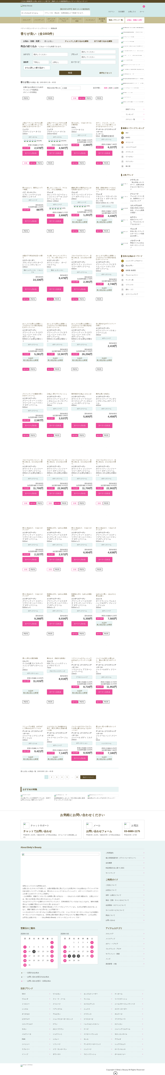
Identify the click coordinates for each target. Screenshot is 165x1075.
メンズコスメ (90, 20)
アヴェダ (118, 1039)
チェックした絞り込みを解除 (76, 41)
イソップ (25, 1054)
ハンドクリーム (106, 743)
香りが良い (48, 41)
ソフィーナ (57, 1044)
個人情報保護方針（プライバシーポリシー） (121, 858)
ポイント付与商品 (30, 92)
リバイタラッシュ (121, 999)
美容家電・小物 (111, 964)
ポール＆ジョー (120, 1054)
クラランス (88, 1014)
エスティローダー (121, 1009)
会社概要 (109, 863)
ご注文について (111, 885)
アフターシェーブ (82, 677)
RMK (23, 1039)
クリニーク (57, 1004)
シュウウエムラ (120, 1044)
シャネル (25, 1009)
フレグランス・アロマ (113, 949)
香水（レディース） (30, 270)
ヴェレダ (25, 999)
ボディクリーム (106, 139)
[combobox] (67, 13)
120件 (116, 88)
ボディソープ (82, 135)
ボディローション (33, 673)
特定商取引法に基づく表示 (115, 868)
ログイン (111, 12)
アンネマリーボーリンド (92, 1044)
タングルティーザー (91, 994)
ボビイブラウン (58, 1029)
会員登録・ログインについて (116, 905)
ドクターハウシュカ (91, 1034)
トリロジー (26, 1004)
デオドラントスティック (57, 671)
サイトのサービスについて (115, 910)
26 (77, 777)
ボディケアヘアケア (51, 20)
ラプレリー (26, 1049)
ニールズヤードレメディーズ (125, 1004)
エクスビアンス (89, 1004)
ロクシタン (118, 1024)
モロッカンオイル (121, 1034)
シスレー (56, 1039)
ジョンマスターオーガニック (63, 1019)
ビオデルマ (26, 1019)
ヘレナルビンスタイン (91, 1024)
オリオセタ (26, 1014)
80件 (111, 88)
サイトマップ (110, 873)
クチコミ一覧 (130, 119)
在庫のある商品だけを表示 (33, 87)
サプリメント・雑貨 (113, 954)
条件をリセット (105, 73)
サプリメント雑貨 (77, 20)
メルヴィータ (26, 1034)
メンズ (108, 959)
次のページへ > (88, 777)
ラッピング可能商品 (30, 90)
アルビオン (57, 1014)
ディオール (118, 994)
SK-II (23, 994)
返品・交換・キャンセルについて (117, 900)
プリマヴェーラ (120, 1019)
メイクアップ (39, 20)
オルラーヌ (118, 1014)
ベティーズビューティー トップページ (34, 28)
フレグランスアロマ (63, 20)
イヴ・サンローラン (60, 1049)
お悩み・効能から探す (134, 20)
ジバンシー (26, 1044)
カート (142, 9)
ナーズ (86, 1029)
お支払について (111, 890)
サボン (24, 1029)
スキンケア (26, 20)
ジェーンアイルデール (122, 1029)
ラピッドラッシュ (90, 1054)
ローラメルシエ (120, 1049)
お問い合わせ (110, 920)
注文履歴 (121, 12)
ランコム (87, 999)
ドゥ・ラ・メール (59, 999)
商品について (110, 915)
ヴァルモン (57, 994)
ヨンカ (86, 1039)
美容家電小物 (102, 20)
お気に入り (132, 12)
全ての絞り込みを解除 (103, 41)
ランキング (129, 114)
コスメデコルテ (27, 1024)
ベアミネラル (57, 1009)
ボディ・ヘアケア (112, 944)
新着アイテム (130, 109)
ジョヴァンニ (57, 1034)
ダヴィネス (57, 1054)
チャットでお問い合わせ (37, 831)
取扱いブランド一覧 (116, 20)
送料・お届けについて (113, 895)
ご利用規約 (109, 853)
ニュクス (87, 1009)
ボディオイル (33, 137)
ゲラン (55, 1024)
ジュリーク (88, 1049)
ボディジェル (33, 743)
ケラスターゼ (88, 1019)
